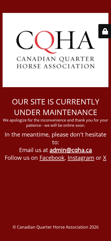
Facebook (52, 157)
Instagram (81, 157)
